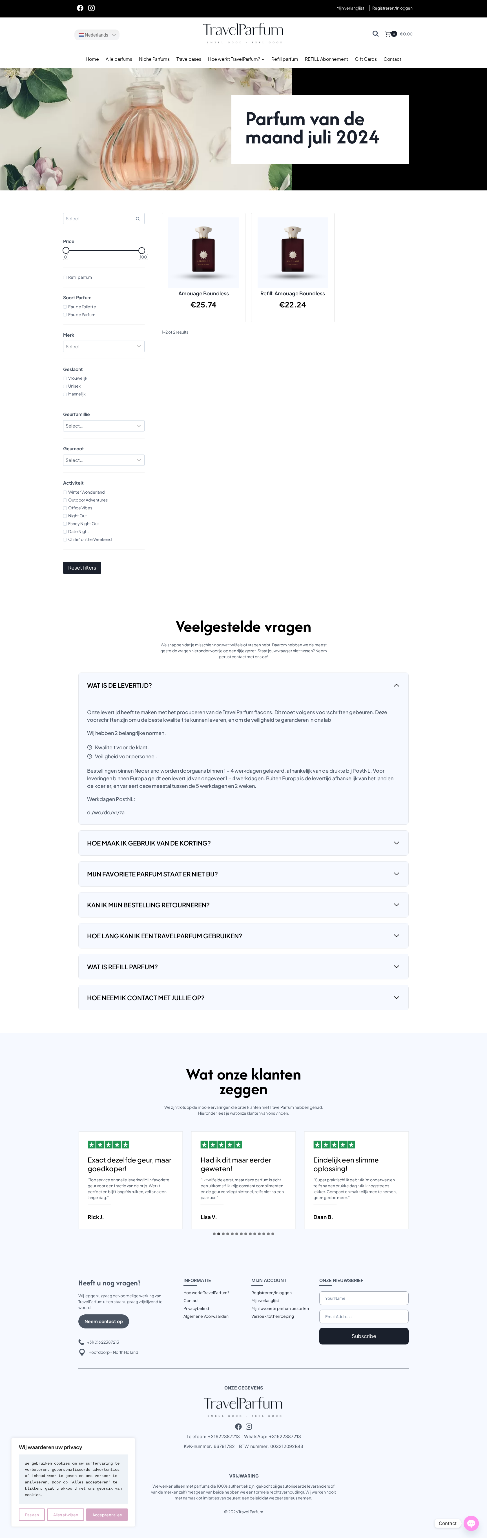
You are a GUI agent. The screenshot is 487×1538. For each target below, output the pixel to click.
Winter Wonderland (86, 491)
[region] (73, 1482)
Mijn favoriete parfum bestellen (280, 1308)
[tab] (214, 1234)
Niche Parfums (154, 59)
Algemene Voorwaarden (206, 1316)
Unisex (74, 385)
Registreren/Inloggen (271, 1292)
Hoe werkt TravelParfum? (206, 1292)
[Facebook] (80, 8)
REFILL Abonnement (326, 59)
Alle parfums (119, 59)
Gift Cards (366, 59)
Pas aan (32, 1514)
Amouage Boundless (203, 293)
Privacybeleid (196, 1308)
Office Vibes (80, 507)
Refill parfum (284, 59)
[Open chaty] (471, 1523)
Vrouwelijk (77, 378)
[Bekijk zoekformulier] (375, 33)
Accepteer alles (107, 1514)
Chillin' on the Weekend (90, 539)
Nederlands (96, 35)
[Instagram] (91, 8)
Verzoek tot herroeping (272, 1316)
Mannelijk (77, 393)
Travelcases (188, 59)
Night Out (77, 515)
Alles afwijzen (65, 1514)
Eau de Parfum (81, 314)
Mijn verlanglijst (350, 7)
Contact (392, 59)
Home (92, 59)
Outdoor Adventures (88, 499)
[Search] (137, 218)
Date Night (78, 531)
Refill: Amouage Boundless (292, 293)
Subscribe (364, 1336)
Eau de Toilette (82, 306)
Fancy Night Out (83, 523)
